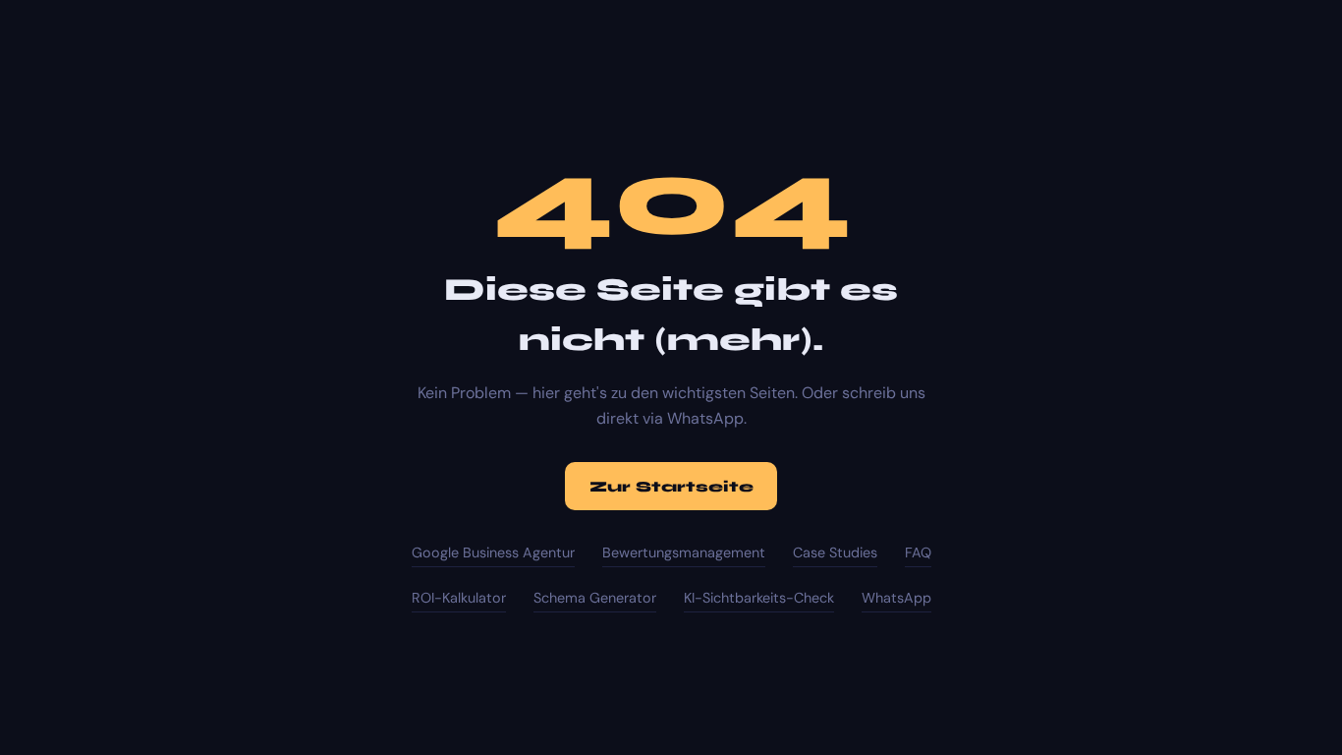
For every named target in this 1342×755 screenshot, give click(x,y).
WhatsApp (896, 598)
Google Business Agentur (493, 552)
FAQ (918, 552)
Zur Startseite (671, 486)
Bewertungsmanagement (683, 552)
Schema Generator (594, 598)
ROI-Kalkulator (459, 598)
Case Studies (835, 552)
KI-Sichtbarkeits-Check (759, 598)
